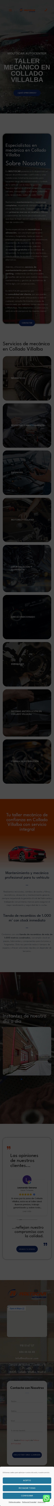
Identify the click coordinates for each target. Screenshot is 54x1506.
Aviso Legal (41, 1502)
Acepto (27, 1480)
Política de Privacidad (29, 1502)
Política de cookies (15, 1502)
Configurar (27, 1496)
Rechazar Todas (27, 1488)
